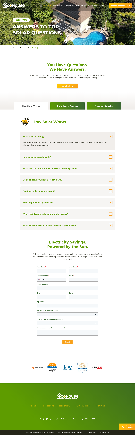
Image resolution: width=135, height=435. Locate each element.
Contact (104, 5)
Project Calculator (129, 427)
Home (15, 48)
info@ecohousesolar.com (69, 419)
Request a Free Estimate (120, 5)
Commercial (69, 5)
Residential (57, 5)
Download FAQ (67, 86)
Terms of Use (104, 432)
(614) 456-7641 (90, 419)
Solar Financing (82, 406)
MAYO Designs (77, 432)
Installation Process (67, 106)
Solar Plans (92, 5)
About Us (45, 5)
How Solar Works (31, 106)
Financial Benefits (104, 106)
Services (79, 5)
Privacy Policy (92, 432)
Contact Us (99, 406)
